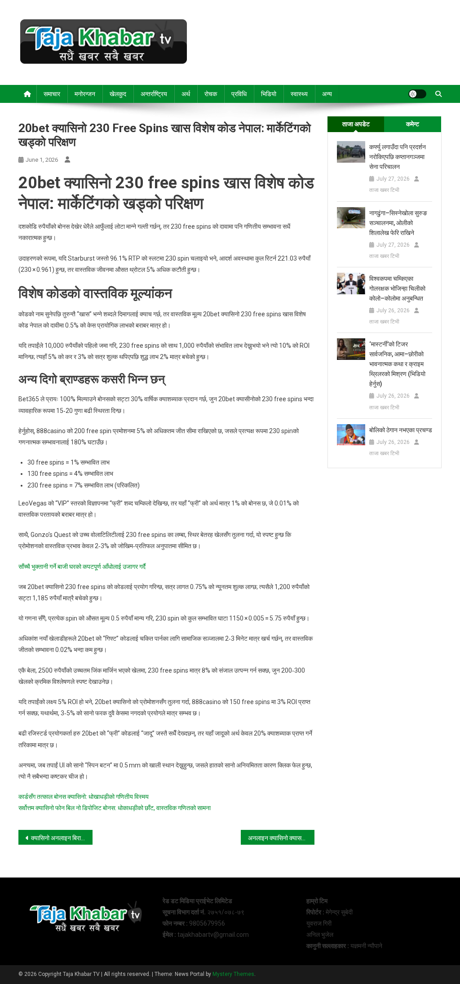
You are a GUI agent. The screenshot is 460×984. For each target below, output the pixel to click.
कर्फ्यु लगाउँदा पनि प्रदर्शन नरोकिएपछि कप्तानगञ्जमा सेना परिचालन (397, 156)
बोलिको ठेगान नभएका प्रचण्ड (400, 430)
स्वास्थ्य (299, 94)
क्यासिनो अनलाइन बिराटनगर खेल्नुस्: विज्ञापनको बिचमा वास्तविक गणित (62, 838)
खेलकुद (118, 94)
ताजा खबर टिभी (384, 190)
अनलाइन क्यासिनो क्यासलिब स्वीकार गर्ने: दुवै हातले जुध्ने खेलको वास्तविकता (281, 838)
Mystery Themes (233, 974)
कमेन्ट (412, 124)
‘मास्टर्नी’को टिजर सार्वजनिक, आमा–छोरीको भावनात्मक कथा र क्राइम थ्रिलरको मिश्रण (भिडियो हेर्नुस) (397, 364)
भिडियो (268, 94)
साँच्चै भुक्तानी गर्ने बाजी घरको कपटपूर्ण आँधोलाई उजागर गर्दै (82, 566)
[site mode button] (417, 93)
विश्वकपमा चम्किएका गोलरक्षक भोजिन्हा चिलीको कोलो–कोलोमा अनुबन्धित (397, 288)
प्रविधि (239, 94)
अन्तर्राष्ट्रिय (154, 94)
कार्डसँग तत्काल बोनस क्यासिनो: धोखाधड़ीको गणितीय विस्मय (83, 796)
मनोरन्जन (85, 94)
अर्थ (185, 94)
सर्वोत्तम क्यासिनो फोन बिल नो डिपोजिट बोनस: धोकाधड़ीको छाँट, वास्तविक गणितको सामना (114, 807)
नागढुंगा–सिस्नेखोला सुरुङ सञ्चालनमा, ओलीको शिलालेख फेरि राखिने (398, 222)
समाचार (52, 94)
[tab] (356, 124)
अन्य (327, 94)
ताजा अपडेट (356, 124)
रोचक (210, 94)
